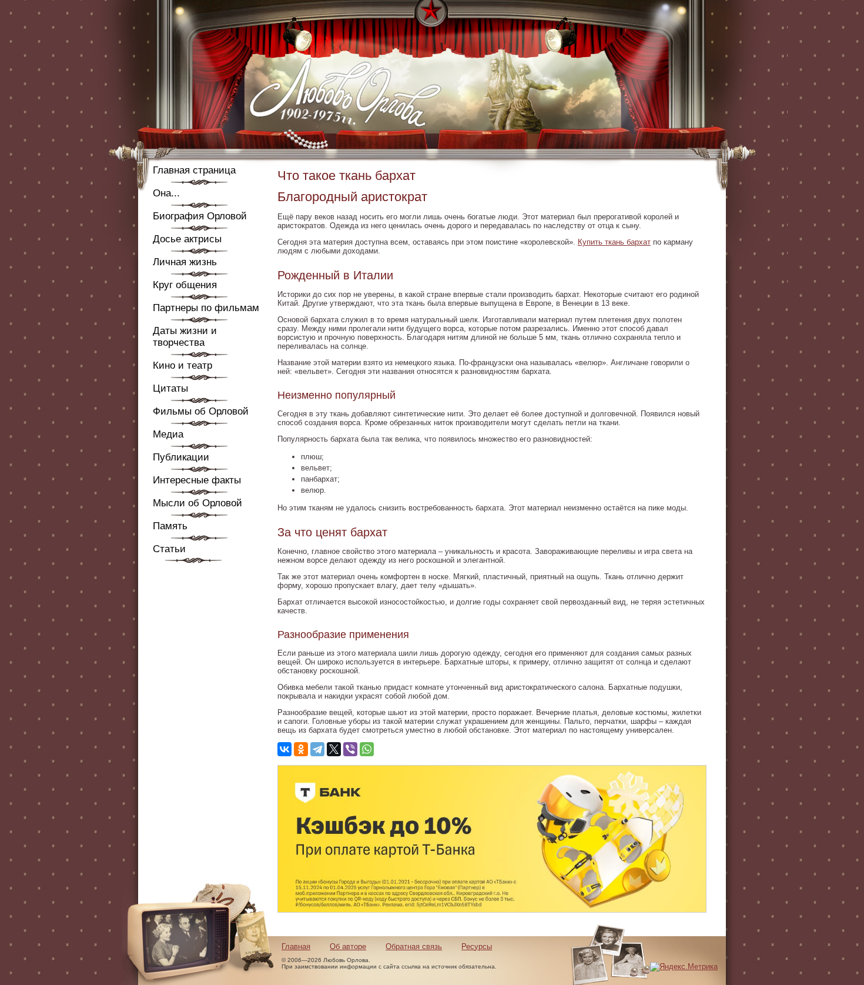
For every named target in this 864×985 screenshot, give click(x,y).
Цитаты (170, 388)
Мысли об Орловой (197, 503)
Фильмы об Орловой (201, 411)
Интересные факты (197, 480)
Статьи (169, 549)
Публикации (181, 457)
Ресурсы (476, 946)
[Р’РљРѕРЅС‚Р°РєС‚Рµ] (284, 749)
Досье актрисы (187, 239)
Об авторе (348, 946)
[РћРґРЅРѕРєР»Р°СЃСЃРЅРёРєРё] (301, 749)
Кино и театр (182, 365)
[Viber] (350, 749)
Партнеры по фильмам (206, 307)
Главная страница (194, 170)
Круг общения (185, 285)
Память (170, 526)
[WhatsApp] (367, 749)
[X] (334, 749)
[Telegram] (317, 749)
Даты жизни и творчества (185, 336)
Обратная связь (414, 946)
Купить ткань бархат (614, 242)
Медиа (168, 434)
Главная (296, 946)
